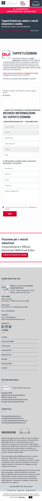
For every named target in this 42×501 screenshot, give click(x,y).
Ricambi (4, 359)
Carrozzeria (25, 30)
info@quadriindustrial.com (15, 319)
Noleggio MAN (7, 393)
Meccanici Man (7, 363)
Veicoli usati (6, 346)
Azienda (4, 337)
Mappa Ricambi (30, 490)
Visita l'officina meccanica (22, 388)
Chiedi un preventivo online (15, 255)
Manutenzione (6, 355)
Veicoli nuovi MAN (8, 341)
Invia (10, 214)
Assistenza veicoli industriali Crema (14, 400)
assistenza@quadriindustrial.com (14, 423)
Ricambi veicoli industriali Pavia (13, 402)
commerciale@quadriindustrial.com (14, 421)
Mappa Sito (20, 490)
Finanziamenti (6, 350)
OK (30, 497)
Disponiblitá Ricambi (15, 30)
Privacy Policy (11, 490)
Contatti (4, 368)
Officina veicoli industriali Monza (13, 395)
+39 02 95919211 (22, 9)
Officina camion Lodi (9, 397)
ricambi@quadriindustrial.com (12, 418)
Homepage (5, 30)
